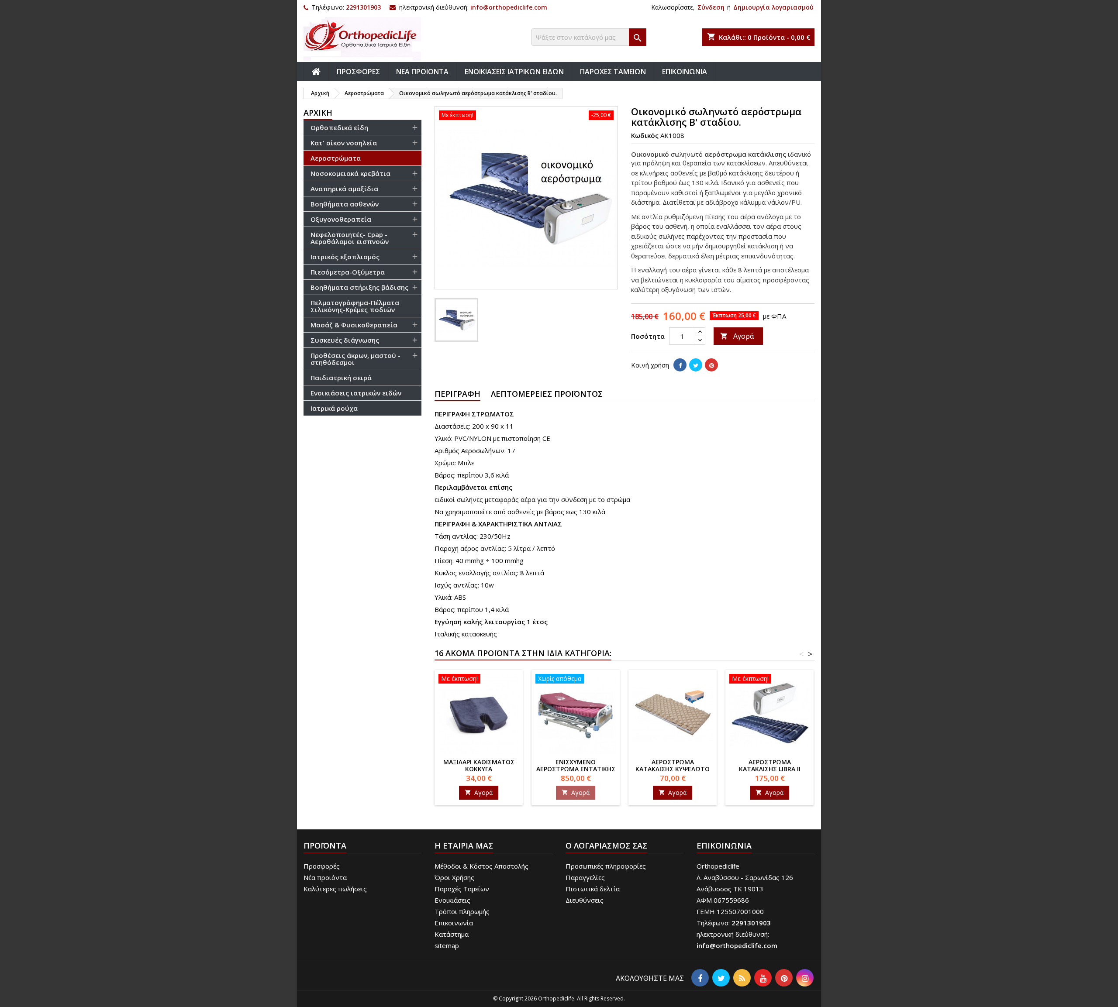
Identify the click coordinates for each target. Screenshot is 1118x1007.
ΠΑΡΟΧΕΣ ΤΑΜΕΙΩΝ (613, 71)
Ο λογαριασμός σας (606, 845)
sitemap (447, 945)
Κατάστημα (452, 934)
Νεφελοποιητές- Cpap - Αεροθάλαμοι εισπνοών (350, 238)
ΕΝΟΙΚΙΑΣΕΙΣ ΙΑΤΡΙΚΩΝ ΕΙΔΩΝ (514, 71)
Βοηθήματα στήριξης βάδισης (359, 287)
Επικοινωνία (454, 922)
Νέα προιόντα (325, 877)
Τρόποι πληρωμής (462, 911)
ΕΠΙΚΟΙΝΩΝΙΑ (684, 71)
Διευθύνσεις (585, 900)
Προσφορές (322, 866)
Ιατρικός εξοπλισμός (345, 256)
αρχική (318, 112)
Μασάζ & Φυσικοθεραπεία (354, 324)
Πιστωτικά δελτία (593, 888)
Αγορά (737, 336)
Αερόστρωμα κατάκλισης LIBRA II (770, 765)
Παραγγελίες (585, 877)
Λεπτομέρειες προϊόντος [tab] (547, 393)
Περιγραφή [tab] (457, 393)
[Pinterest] (711, 364)
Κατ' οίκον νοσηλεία (344, 142)
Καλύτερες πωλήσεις (335, 888)
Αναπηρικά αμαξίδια (344, 188)
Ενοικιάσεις (452, 900)
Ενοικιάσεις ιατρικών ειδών (356, 392)
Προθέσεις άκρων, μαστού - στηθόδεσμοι (355, 359)
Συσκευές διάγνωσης (345, 340)
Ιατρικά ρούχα (334, 408)
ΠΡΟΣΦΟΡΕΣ (358, 71)
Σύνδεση (711, 7)
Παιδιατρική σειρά (341, 377)
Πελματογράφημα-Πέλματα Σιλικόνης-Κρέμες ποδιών (355, 306)
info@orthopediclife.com (508, 7)
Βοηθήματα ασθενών (345, 203)
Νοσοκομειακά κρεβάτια (350, 173)
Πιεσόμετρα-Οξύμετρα (348, 272)
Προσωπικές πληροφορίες (606, 866)
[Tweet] (695, 364)
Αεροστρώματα (336, 158)
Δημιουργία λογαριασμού (773, 7)
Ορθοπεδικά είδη (339, 127)
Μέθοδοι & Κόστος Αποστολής (481, 866)
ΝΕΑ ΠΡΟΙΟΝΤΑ (422, 71)
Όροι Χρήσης (454, 877)
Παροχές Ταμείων (462, 888)
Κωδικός (645, 135)
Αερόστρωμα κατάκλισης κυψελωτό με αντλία (672, 769)
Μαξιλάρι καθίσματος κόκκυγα (478, 765)
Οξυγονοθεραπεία (341, 219)
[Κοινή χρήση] (680, 364)
